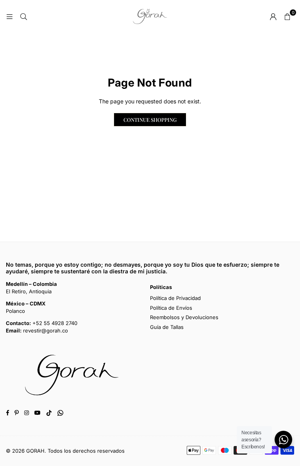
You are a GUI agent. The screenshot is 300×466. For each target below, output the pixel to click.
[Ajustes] (273, 16)
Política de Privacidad (175, 298)
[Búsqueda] (23, 16)
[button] (287, 16)
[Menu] (9, 16)
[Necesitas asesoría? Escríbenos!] (283, 439)
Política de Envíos (171, 308)
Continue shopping (150, 119)
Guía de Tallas (167, 327)
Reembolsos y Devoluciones (184, 317)
